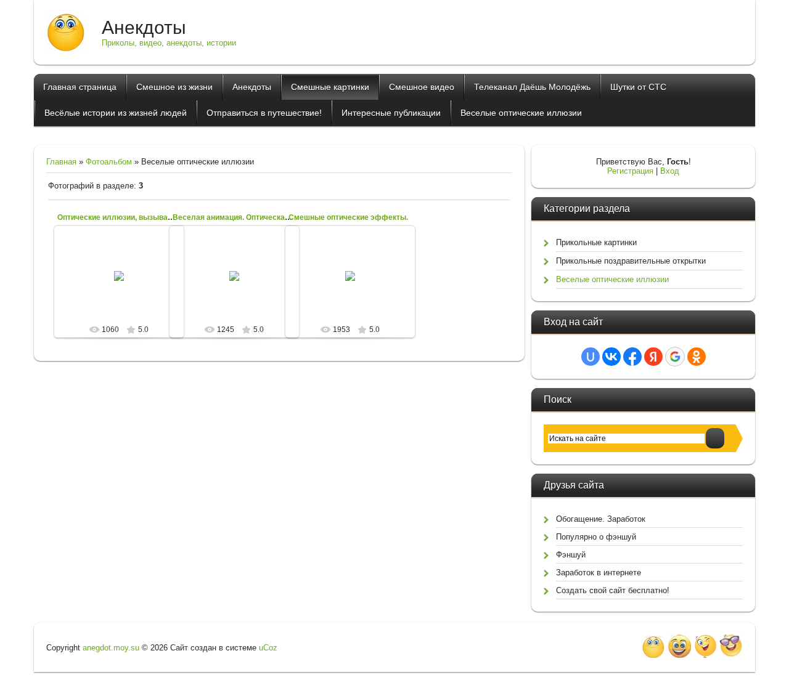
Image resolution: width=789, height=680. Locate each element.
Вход (669, 171)
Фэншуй (571, 554)
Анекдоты (144, 27)
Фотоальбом (109, 161)
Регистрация (630, 171)
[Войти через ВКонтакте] (611, 356)
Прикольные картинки (596, 242)
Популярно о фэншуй (596, 536)
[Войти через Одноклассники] (696, 356)
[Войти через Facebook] (632, 356)
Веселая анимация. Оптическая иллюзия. (249, 217)
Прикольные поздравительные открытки (631, 260)
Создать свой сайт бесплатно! (612, 590)
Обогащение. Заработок (600, 519)
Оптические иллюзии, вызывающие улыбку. (138, 217)
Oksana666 (355, 285)
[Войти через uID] (590, 356)
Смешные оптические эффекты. (348, 217)
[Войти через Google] (675, 356)
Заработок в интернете (598, 572)
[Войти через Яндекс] (653, 356)
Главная (61, 161)
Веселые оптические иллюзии (612, 279)
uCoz (268, 647)
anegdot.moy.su (111, 647)
